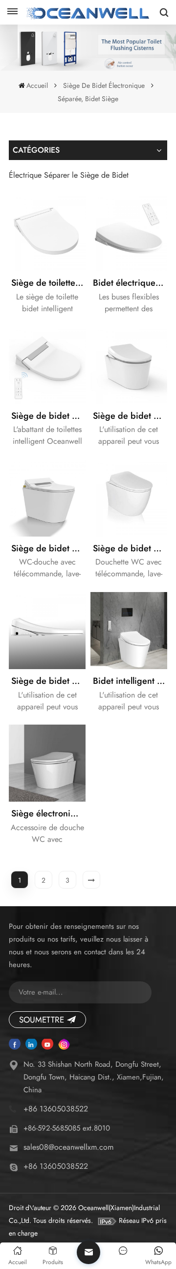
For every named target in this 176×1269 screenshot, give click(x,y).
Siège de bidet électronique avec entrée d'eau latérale (130, 416)
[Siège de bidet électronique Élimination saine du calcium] (47, 498)
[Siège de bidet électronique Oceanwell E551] (47, 365)
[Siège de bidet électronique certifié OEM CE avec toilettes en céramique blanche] (128, 498)
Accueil (37, 85)
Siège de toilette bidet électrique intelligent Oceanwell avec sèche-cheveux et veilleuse (48, 283)
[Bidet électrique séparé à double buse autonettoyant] (128, 232)
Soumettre (41, 1020)
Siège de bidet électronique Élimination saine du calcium (48, 548)
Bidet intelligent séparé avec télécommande (130, 681)
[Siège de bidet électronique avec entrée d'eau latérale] (128, 365)
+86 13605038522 (55, 1108)
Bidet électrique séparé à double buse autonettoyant (130, 283)
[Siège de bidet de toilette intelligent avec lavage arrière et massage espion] (47, 630)
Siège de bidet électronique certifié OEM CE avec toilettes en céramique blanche (130, 548)
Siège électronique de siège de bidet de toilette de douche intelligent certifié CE (48, 813)
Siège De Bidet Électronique (104, 85)
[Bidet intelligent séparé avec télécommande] (128, 630)
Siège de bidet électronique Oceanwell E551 (48, 416)
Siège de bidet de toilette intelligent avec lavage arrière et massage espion (48, 681)
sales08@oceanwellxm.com (68, 1147)
